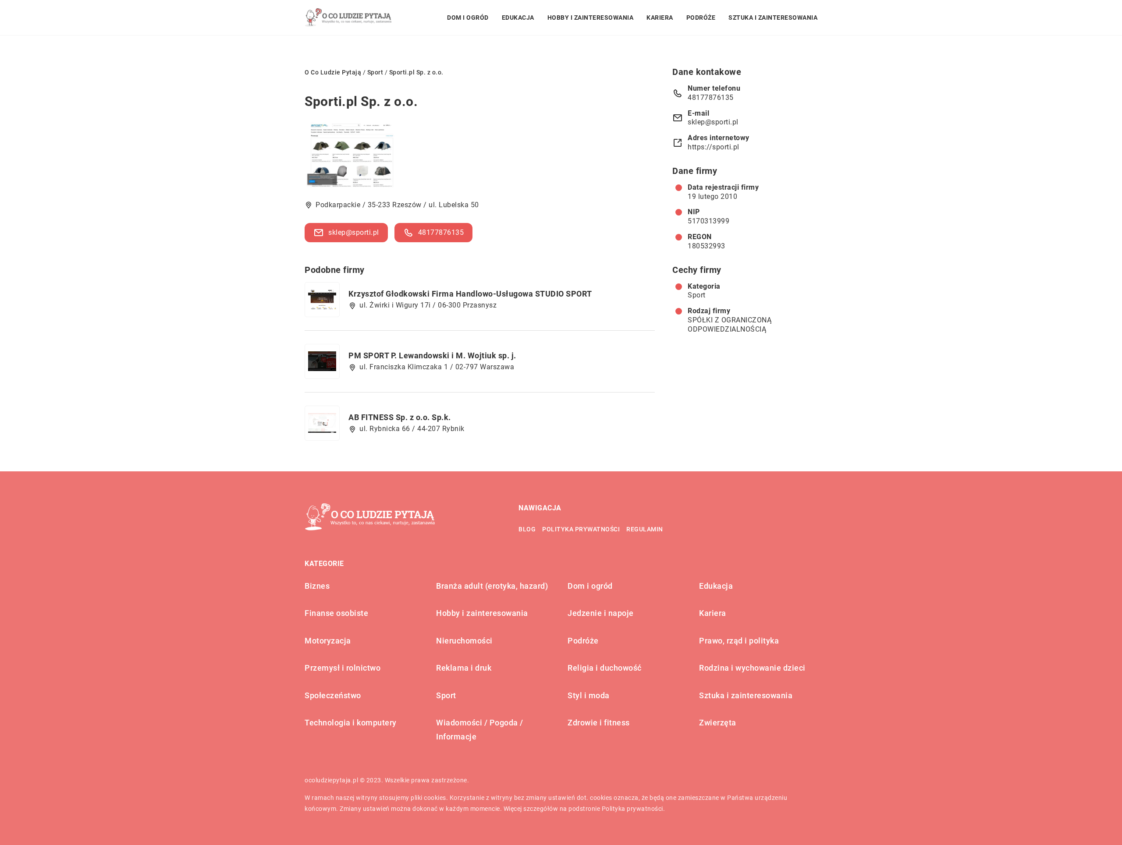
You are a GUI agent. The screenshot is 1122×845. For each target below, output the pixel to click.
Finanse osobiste (336, 613)
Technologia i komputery (351, 722)
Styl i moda (589, 695)
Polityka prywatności (581, 529)
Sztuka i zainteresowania (772, 17)
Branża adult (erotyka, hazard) (492, 585)
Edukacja (518, 17)
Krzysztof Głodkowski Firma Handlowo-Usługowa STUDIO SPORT (470, 293)
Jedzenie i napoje (601, 613)
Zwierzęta (717, 722)
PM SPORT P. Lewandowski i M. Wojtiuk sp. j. (432, 355)
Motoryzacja (328, 640)
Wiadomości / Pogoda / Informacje (479, 729)
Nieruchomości (464, 640)
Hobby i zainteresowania (590, 17)
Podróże (701, 17)
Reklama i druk (463, 667)
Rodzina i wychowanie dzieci (752, 667)
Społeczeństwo (333, 695)
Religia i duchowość (605, 667)
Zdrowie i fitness (599, 722)
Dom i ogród (468, 17)
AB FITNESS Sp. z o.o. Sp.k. (399, 417)
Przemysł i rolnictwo (342, 667)
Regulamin (644, 529)
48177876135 (441, 232)
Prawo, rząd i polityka (739, 640)
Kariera (659, 17)
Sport (697, 295)
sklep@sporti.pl (353, 232)
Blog (527, 529)
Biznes (317, 585)
